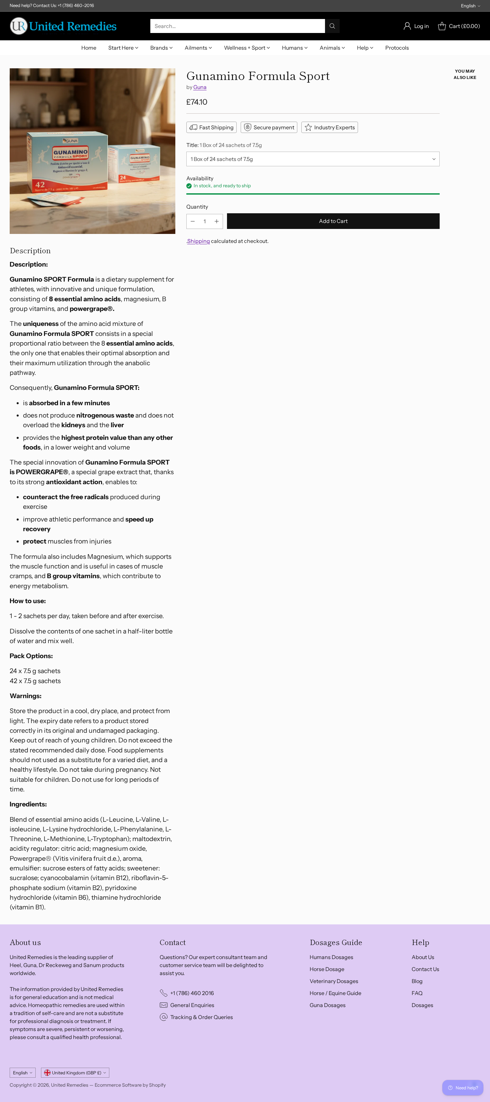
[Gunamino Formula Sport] (92, 151)
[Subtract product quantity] (193, 221)
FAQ (417, 993)
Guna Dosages (328, 1005)
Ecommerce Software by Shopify (130, 1085)
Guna (200, 87)
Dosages (422, 1005)
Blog (417, 981)
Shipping (198, 241)
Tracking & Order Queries (201, 1017)
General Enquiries (192, 1005)
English (468, 5)
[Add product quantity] (217, 221)
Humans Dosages (331, 957)
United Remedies (69, 1085)
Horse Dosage (327, 969)
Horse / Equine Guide (335, 993)
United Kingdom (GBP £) (76, 1072)
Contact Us (425, 969)
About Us (423, 957)
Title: (224, 145)
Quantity (197, 207)
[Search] (332, 26)
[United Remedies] (63, 26)
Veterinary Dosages (334, 981)
